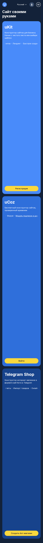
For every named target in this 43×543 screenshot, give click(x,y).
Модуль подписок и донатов (24, 216)
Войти (21, 361)
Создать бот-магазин (21, 533)
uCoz (4, 4)
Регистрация (21, 188)
